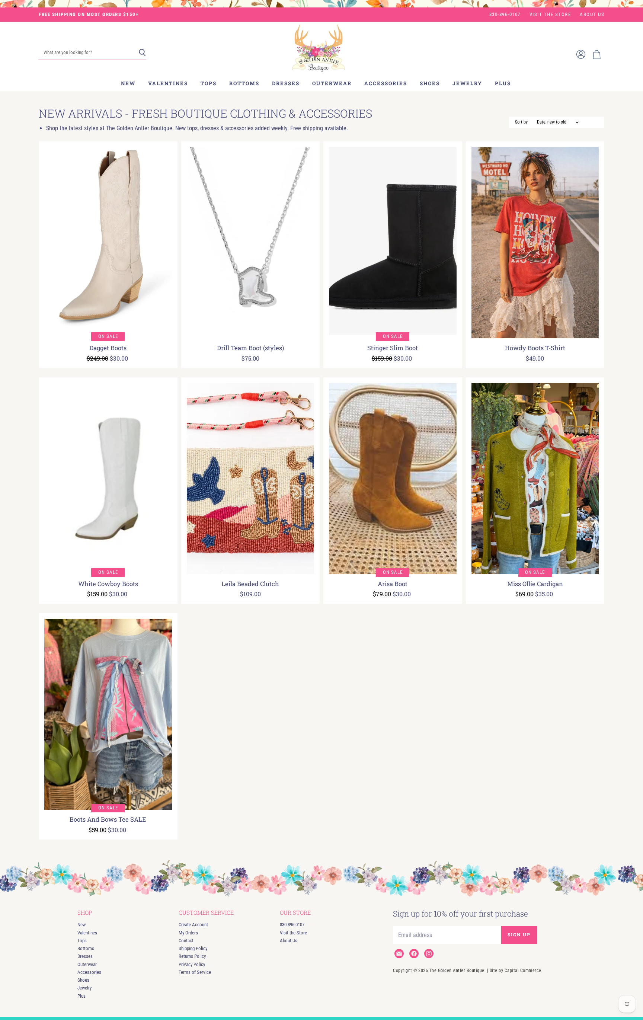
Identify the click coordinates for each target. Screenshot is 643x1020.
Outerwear (332, 83)
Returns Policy (192, 956)
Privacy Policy (192, 964)
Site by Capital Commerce (515, 970)
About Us (592, 14)
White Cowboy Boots (108, 584)
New (128, 83)
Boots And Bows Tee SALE (108, 819)
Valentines (168, 83)
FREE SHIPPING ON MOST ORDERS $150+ (88, 14)
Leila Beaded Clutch (250, 584)
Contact (186, 940)
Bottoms (244, 83)
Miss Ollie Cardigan (535, 584)
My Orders (188, 933)
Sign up (519, 934)
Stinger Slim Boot (392, 348)
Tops (209, 83)
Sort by (521, 122)
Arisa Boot (392, 584)
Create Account (193, 924)
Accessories (385, 83)
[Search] (142, 53)
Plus (503, 83)
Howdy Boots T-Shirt (535, 348)
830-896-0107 (505, 14)
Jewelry (467, 83)
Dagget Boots (108, 348)
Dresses (286, 83)
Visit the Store (550, 14)
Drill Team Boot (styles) (250, 348)
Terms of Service (195, 972)
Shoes (430, 83)
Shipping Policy (193, 948)
